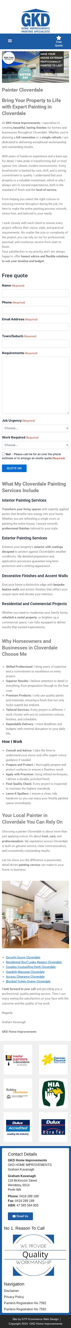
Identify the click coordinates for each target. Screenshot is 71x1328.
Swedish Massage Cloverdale (25, 972)
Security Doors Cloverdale (23, 957)
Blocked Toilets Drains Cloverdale (28, 981)
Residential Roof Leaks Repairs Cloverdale (34, 962)
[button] (10, 40)
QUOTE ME (14, 468)
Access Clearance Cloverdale (25, 976)
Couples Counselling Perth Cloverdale (31, 967)
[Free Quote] (59, 38)
